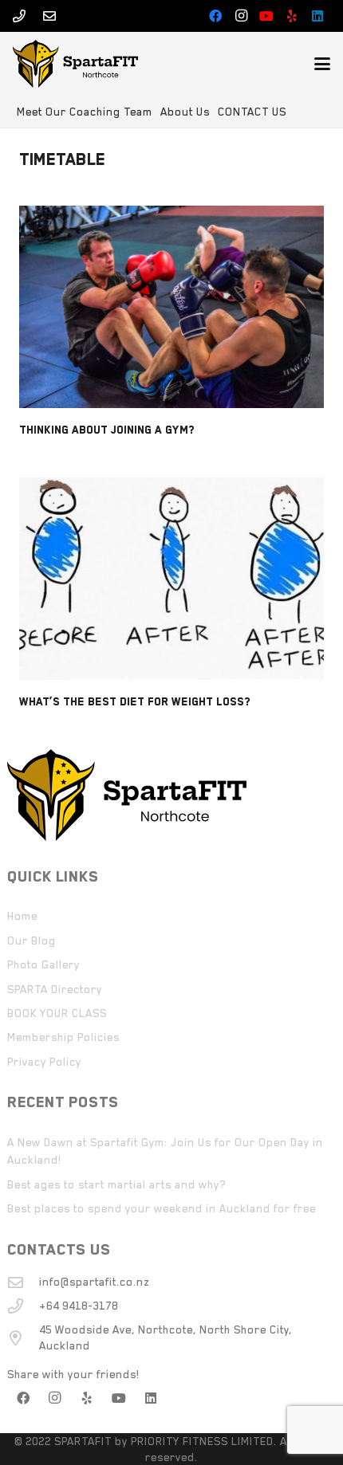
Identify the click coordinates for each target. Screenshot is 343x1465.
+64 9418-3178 (78, 1305)
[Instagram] (241, 16)
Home (22, 915)
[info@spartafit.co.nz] (23, 1282)
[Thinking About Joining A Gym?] (171, 307)
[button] (322, 64)
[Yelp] (292, 16)
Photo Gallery (43, 964)
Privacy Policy (44, 1061)
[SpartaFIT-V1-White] (75, 64)
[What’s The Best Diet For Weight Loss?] (171, 579)
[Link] (19, 16)
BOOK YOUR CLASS (57, 1013)
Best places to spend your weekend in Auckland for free (161, 1208)
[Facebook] (215, 16)
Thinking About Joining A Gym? (107, 429)
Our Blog (31, 940)
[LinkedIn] (317, 16)
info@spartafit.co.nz (94, 1281)
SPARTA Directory (54, 989)
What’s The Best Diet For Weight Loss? (134, 701)
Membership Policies (63, 1037)
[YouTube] (266, 16)
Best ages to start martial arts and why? (116, 1184)
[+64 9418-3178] (23, 1306)
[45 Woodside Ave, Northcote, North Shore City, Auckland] (23, 1337)
